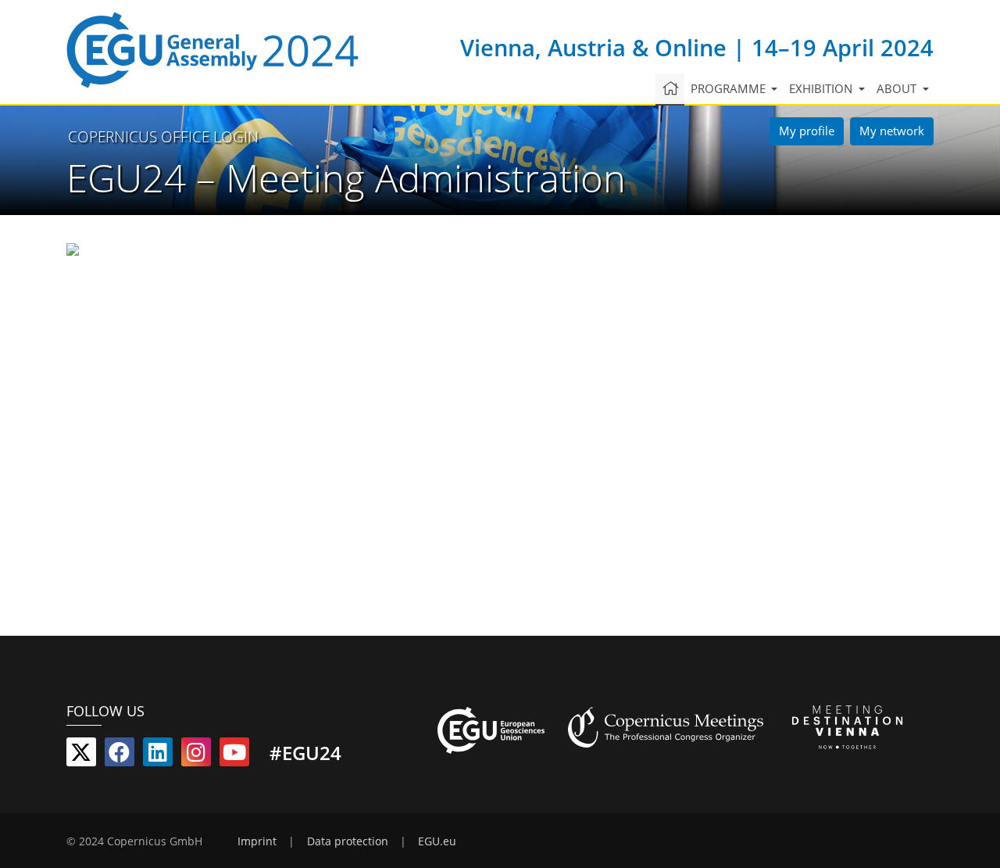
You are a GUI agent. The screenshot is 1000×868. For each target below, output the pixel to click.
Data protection (347, 841)
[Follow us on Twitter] (81, 755)
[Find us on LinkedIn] (158, 755)
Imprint (257, 841)
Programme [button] (730, 88)
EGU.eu (437, 841)
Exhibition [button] (822, 88)
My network (891, 130)
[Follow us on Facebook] (119, 755)
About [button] (898, 88)
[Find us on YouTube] (234, 755)
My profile (806, 130)
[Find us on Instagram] (196, 755)
